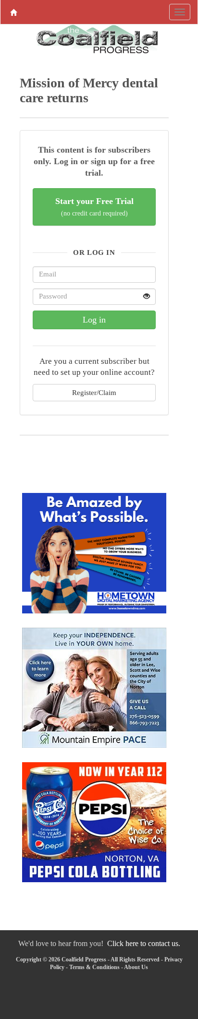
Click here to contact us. (143, 943)
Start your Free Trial (94, 206)
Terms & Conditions (94, 967)
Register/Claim (94, 392)
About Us (136, 967)
